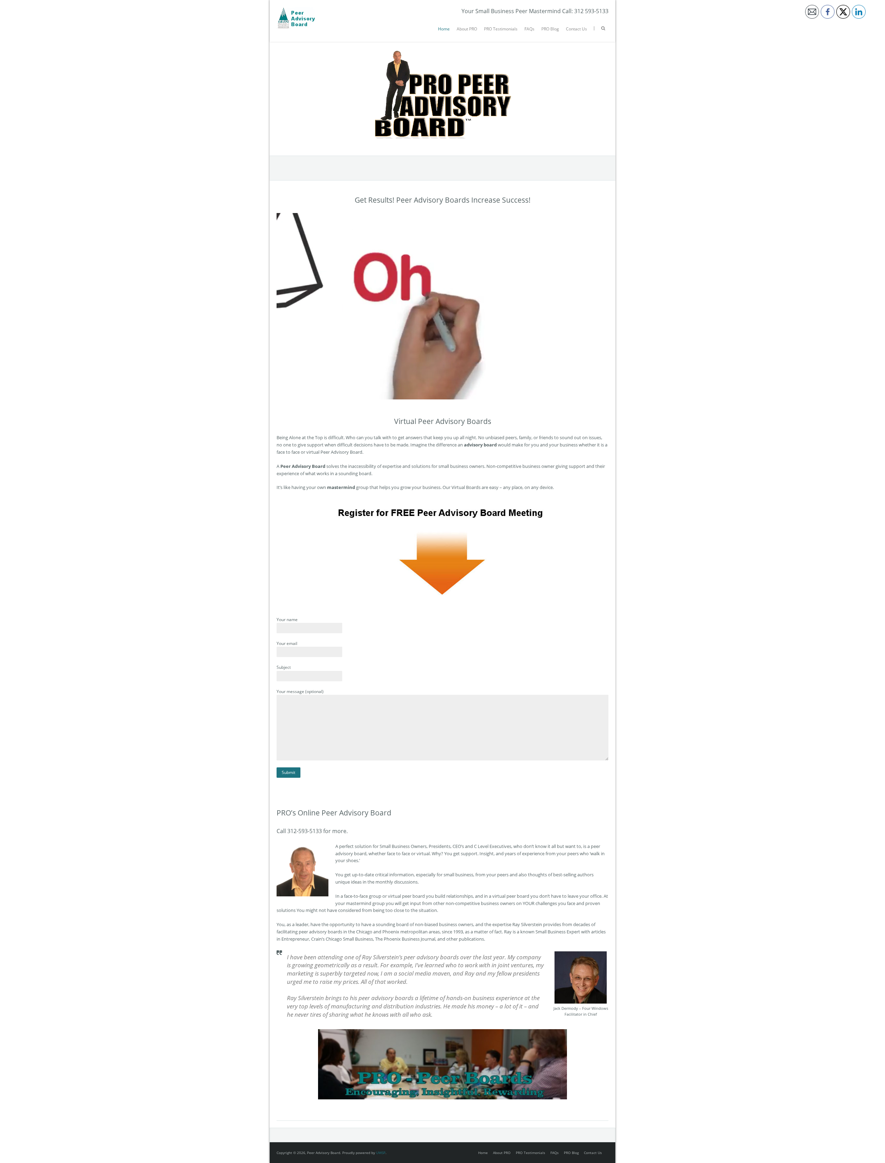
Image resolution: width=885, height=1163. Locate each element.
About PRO (467, 29)
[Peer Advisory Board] (296, 10)
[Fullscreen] (601, 393)
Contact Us (576, 29)
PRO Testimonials (501, 29)
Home (444, 29)
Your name (287, 619)
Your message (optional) (300, 691)
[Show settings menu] (588, 393)
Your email (287, 643)
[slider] (435, 393)
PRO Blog (550, 29)
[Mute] (574, 393)
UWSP (380, 1152)
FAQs (529, 29)
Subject (284, 667)
